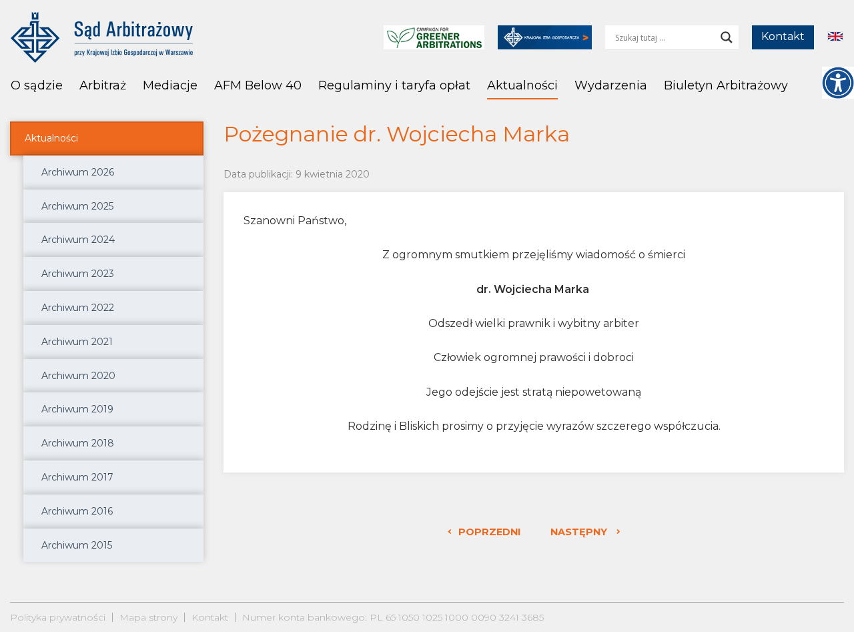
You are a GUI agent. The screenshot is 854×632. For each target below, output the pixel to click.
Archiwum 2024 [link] (78, 240)
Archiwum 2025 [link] (77, 206)
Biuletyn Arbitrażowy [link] (726, 85)
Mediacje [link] (170, 85)
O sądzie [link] (37, 85)
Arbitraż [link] (102, 85)
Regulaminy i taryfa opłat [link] (394, 85)
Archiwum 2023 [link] (77, 274)
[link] (838, 83)
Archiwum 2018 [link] (77, 443)
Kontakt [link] (783, 36)
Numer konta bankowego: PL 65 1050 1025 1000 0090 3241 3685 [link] (393, 617)
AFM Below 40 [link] (258, 85)
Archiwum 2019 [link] (77, 409)
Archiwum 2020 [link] (78, 376)
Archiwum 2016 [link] (77, 511)
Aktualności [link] (522, 85)
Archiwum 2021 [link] (77, 342)
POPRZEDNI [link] (489, 532)
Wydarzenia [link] (610, 85)
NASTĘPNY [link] (580, 532)
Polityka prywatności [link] (57, 617)
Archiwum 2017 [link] (77, 477)
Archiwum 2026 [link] (77, 172)
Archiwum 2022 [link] (77, 308)
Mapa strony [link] (148, 617)
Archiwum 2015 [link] (76, 545)
